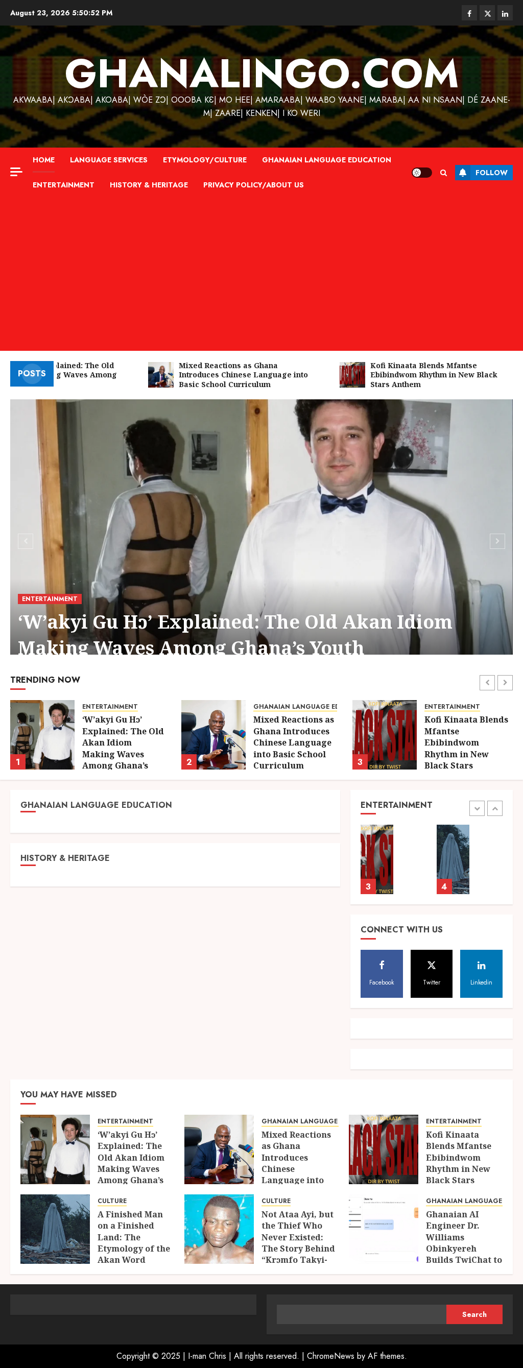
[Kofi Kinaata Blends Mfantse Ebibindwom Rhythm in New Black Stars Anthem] (213, 735)
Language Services (109, 160)
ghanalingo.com (261, 73)
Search (474, 1314)
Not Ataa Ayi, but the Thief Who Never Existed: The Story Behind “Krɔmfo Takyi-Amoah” (298, 1243)
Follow (492, 172)
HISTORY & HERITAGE (149, 185)
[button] (443, 173)
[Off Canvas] (16, 171)
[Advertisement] (261, 274)
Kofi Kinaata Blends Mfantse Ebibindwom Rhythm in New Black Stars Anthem (295, 748)
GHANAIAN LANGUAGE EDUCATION (326, 160)
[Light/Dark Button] (422, 172)
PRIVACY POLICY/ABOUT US (253, 185)
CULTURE (439, 707)
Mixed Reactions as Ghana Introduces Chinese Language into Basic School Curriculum (122, 742)
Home (44, 160)
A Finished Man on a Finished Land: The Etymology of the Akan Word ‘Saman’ (463, 742)
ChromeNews (330, 1356)
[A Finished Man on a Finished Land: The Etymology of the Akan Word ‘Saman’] (384, 735)
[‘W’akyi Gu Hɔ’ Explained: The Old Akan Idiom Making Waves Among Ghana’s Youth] (261, 539)
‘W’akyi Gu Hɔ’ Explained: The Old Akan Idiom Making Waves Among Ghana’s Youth (235, 634)
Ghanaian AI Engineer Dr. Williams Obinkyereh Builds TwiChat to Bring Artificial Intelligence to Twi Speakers (464, 1254)
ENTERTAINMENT (63, 185)
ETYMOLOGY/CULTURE (205, 160)
